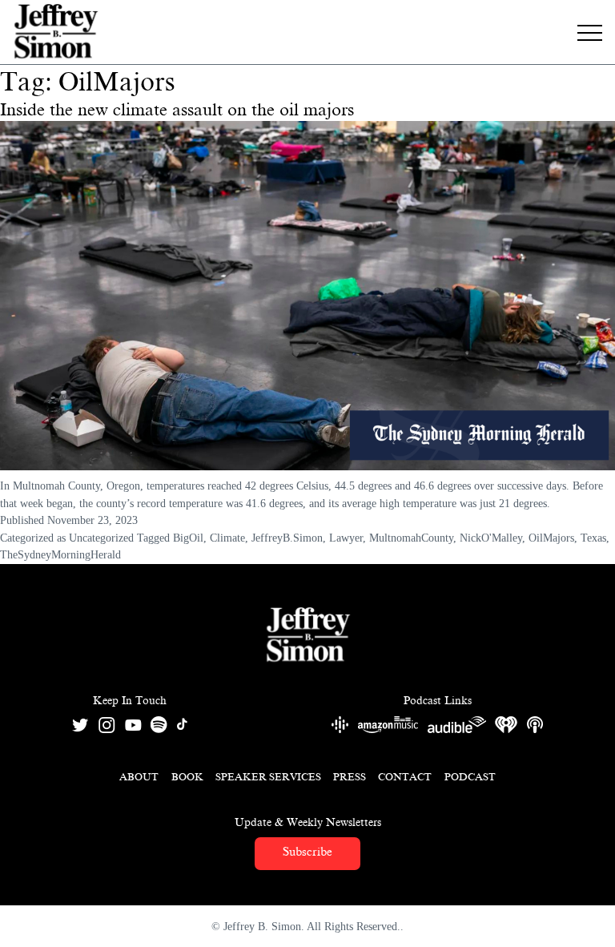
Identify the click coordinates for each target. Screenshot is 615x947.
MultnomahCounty (411, 537)
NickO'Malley (491, 537)
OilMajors (551, 537)
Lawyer (346, 537)
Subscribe (307, 851)
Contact (405, 777)
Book (187, 777)
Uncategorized (101, 537)
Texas (593, 537)
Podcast (470, 777)
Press (349, 777)
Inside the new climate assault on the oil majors (177, 109)
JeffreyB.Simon (287, 537)
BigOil (188, 537)
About (139, 777)
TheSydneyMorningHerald (60, 554)
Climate (227, 537)
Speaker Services (268, 777)
